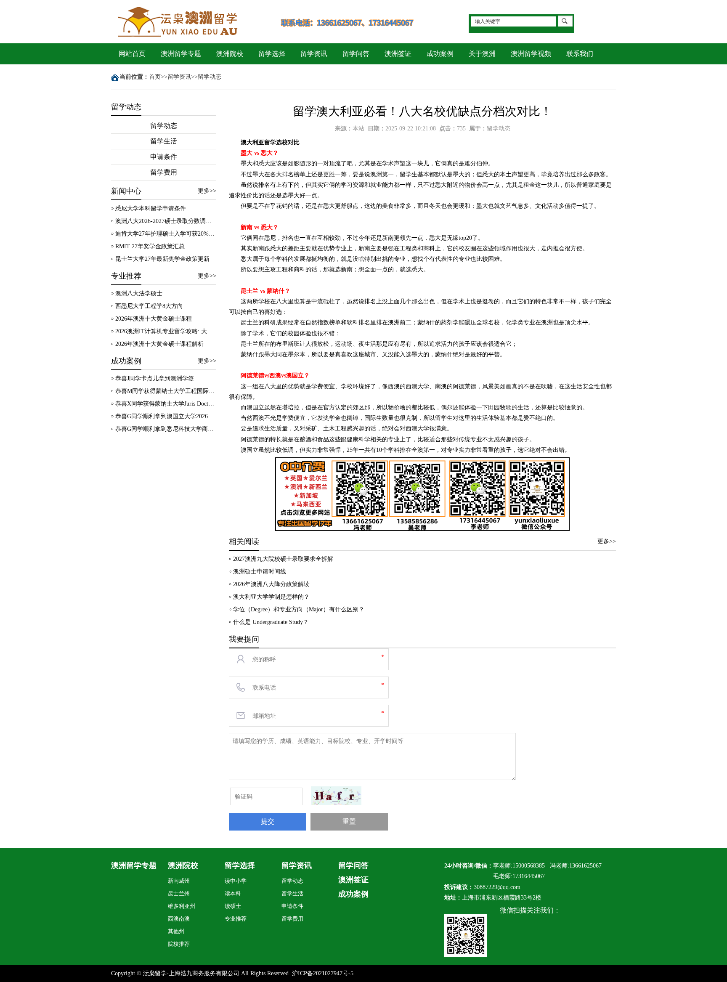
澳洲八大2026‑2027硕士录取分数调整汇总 (165, 221)
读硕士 (233, 906)
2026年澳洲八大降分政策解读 (271, 584)
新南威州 (179, 881)
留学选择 (271, 53)
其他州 (176, 931)
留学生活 (163, 141)
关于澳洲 (482, 53)
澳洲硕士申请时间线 (259, 571)
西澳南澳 (179, 919)
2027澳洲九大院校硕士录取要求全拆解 (283, 559)
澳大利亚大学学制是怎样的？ (271, 597)
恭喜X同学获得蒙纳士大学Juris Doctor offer (165, 404)
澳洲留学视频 (531, 53)
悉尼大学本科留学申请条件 (150, 208)
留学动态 (209, 77)
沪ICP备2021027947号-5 (322, 973)
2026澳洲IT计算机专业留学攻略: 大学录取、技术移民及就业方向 (165, 331)
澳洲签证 (398, 53)
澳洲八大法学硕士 (138, 293)
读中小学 (236, 881)
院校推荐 (179, 944)
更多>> (207, 191)
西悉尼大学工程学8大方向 (149, 306)
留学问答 (355, 53)
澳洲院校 (229, 53)
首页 (155, 77)
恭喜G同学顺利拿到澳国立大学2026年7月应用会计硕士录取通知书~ (165, 416)
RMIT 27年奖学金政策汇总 (150, 246)
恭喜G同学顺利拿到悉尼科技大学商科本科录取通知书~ (165, 429)
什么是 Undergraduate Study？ (271, 622)
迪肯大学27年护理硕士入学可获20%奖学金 (165, 234)
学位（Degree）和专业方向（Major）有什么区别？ (298, 609)
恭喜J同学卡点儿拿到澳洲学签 (154, 378)
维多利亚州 (181, 906)
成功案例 (440, 53)
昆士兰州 (179, 893)
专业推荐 (236, 919)
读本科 (233, 893)
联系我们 (579, 53)
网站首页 (132, 53)
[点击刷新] (336, 795)
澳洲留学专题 (181, 53)
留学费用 (163, 172)
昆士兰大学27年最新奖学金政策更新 (162, 259)
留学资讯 (313, 53)
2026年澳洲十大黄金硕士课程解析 (159, 344)
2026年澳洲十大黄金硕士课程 (153, 319)
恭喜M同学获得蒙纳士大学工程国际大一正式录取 (165, 391)
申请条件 (163, 156)
